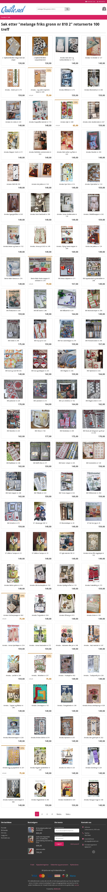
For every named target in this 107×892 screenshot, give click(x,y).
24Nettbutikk (57, 889)
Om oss (3, 833)
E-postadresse (59, 827)
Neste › (59, 814)
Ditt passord (58, 835)
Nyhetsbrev (74, 865)
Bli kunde (4, 830)
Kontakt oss (5, 838)
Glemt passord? (74, 844)
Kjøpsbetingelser (42, 865)
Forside (3, 17)
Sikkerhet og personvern (59, 865)
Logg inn (4, 835)
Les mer (77, 885)
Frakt (32, 865)
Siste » (68, 814)
